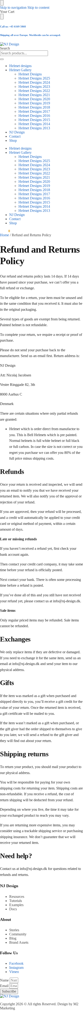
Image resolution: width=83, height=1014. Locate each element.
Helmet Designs (30, 74)
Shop (13, 140)
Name (5, 980)
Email (4, 986)
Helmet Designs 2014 (34, 124)
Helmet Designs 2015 (34, 120)
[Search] (2, 59)
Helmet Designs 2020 (34, 99)
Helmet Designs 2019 (34, 103)
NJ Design (17, 132)
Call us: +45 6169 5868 (13, 26)
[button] (5, 231)
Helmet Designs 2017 (34, 111)
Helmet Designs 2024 (34, 82)
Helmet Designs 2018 (34, 107)
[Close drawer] (2, 16)
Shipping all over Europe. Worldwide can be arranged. (30, 35)
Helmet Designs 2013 (34, 128)
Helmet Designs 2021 (34, 95)
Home (4, 235)
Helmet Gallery (20, 70)
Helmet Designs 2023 (34, 87)
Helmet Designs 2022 (34, 91)
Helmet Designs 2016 (34, 116)
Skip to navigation (13, 7)
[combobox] (24, 53)
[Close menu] (2, 3)
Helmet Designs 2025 (34, 78)
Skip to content (38, 7)
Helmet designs (20, 66)
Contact (15, 136)
